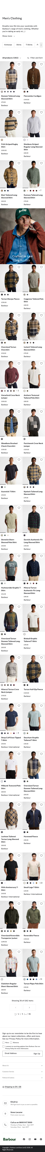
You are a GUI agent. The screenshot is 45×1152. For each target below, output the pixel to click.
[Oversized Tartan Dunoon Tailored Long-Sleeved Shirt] (19, 606)
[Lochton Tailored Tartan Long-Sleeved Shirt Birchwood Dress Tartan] (11, 816)
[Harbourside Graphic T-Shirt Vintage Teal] (11, 567)
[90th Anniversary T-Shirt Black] (11, 866)
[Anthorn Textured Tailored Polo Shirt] (41, 363)
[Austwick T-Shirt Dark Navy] (11, 471)
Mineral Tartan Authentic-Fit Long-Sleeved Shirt (32, 590)
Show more (7, 36)
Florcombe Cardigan (32, 96)
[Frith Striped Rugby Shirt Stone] (11, 123)
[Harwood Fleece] (41, 804)
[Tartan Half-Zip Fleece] (41, 657)
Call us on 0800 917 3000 (21, 1122)
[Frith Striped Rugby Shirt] (19, 112)
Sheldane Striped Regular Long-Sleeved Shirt (33, 147)
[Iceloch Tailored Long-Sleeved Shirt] (41, 315)
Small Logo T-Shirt (31, 887)
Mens (7, 1042)
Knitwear (8, 45)
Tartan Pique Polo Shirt (33, 984)
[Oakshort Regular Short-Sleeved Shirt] (19, 951)
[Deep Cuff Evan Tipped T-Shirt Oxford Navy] (11, 717)
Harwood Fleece (31, 837)
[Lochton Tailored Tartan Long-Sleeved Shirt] (19, 804)
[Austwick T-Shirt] (19, 459)
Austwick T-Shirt (8, 492)
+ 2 (17, 391)
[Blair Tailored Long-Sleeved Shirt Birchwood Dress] (11, 174)
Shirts (18, 45)
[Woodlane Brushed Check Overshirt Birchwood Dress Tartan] (11, 422)
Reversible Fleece (31, 936)
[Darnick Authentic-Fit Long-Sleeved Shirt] (41, 507)
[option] (11, 85)
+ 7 (40, 190)
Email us (14, 1102)
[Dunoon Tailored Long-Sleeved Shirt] (19, 64)
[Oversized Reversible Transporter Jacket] (19, 903)
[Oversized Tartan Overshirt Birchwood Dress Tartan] (11, 326)
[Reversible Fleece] (41, 903)
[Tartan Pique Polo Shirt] (41, 951)
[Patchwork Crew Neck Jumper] (41, 411)
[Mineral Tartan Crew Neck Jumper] (19, 657)
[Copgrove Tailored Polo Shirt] (41, 267)
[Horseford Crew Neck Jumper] (19, 363)
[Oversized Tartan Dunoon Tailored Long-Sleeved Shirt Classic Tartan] (11, 618)
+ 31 (40, 979)
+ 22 (40, 883)
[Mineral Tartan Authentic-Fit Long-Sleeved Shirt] (41, 556)
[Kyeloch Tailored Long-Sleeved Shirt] (41, 459)
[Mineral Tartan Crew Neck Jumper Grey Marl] (11, 669)
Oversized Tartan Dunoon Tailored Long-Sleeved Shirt (10, 641)
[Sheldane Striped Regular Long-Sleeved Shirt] (41, 112)
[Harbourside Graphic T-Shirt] (19, 556)
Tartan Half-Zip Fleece (33, 689)
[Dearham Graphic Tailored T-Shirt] (41, 705)
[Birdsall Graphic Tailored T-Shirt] (41, 606)
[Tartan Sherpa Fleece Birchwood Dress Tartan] (11, 278)
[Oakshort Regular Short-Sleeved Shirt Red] (11, 963)
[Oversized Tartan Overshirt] (19, 315)
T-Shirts (29, 45)
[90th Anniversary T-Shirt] (19, 855)
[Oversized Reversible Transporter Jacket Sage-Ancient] (11, 915)
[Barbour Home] (9, 1139)
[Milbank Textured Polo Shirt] (19, 753)
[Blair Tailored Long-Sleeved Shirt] (19, 163)
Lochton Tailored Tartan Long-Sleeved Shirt (10, 839)
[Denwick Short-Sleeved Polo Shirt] (19, 507)
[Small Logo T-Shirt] (41, 855)
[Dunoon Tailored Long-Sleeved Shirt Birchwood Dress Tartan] (11, 75)
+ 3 (17, 733)
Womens (16, 1042)
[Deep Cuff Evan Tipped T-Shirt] (19, 705)
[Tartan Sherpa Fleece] (19, 267)
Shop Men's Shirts (22, 260)
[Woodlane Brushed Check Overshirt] (19, 411)
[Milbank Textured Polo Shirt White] (11, 765)
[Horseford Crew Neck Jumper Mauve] (11, 374)
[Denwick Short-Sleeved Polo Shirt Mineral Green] (11, 519)
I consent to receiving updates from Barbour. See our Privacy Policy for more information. (22, 1047)
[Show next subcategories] (41, 45)
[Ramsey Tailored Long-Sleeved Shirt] (41, 163)
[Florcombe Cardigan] (41, 64)
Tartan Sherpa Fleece (10, 299)
